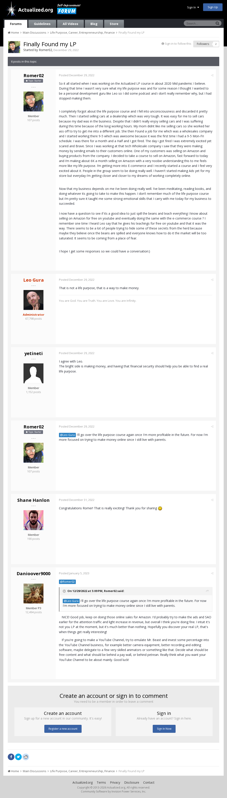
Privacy (115, 782)
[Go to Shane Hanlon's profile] (33, 520)
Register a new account (63, 729)
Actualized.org (82, 782)
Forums (16, 24)
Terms (101, 782)
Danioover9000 (33, 574)
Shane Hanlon (33, 500)
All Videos (70, 24)
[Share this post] (212, 75)
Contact (149, 782)
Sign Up (213, 7)
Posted (76, 75)
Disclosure (131, 782)
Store (114, 24)
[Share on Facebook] (11, 757)
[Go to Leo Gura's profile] (33, 300)
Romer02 (45, 50)
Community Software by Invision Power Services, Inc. (113, 791)
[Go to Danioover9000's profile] (33, 593)
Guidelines (42, 24)
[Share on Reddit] (25, 756)
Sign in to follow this (178, 44)
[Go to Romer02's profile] (14, 47)
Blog (94, 24)
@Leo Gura (67, 435)
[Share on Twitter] (18, 757)
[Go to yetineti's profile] (33, 373)
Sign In (192, 7)
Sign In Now (164, 729)
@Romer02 (67, 582)
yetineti (33, 353)
